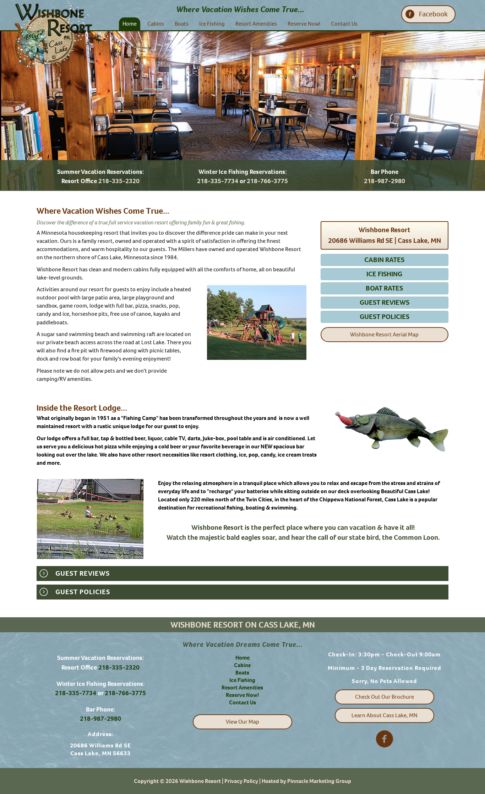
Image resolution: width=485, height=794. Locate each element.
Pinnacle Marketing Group (319, 781)
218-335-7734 (217, 181)
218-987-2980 (384, 181)
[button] (428, 14)
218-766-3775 (267, 181)
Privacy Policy (241, 781)
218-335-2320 (119, 181)
